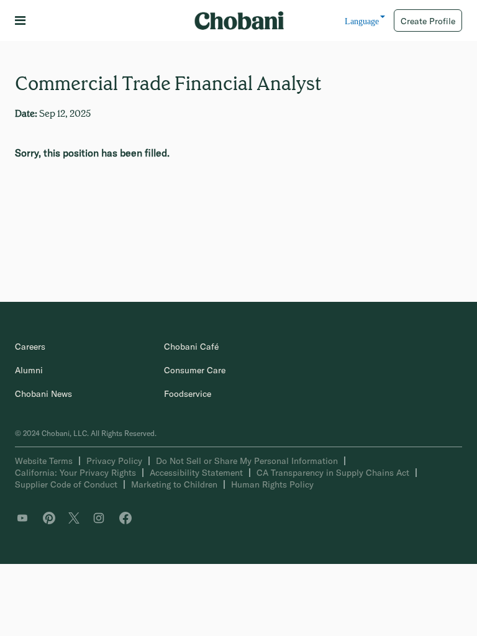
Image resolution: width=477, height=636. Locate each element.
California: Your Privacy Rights (75, 472)
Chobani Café (191, 346)
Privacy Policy (114, 460)
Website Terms (44, 460)
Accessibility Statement (196, 472)
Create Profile (428, 21)
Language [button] (362, 21)
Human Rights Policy (272, 484)
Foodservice (187, 393)
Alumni (29, 370)
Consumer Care (194, 370)
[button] (22, 21)
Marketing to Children (174, 484)
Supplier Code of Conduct (66, 484)
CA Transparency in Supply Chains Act (333, 472)
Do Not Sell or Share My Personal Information (247, 460)
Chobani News (43, 393)
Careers (30, 346)
